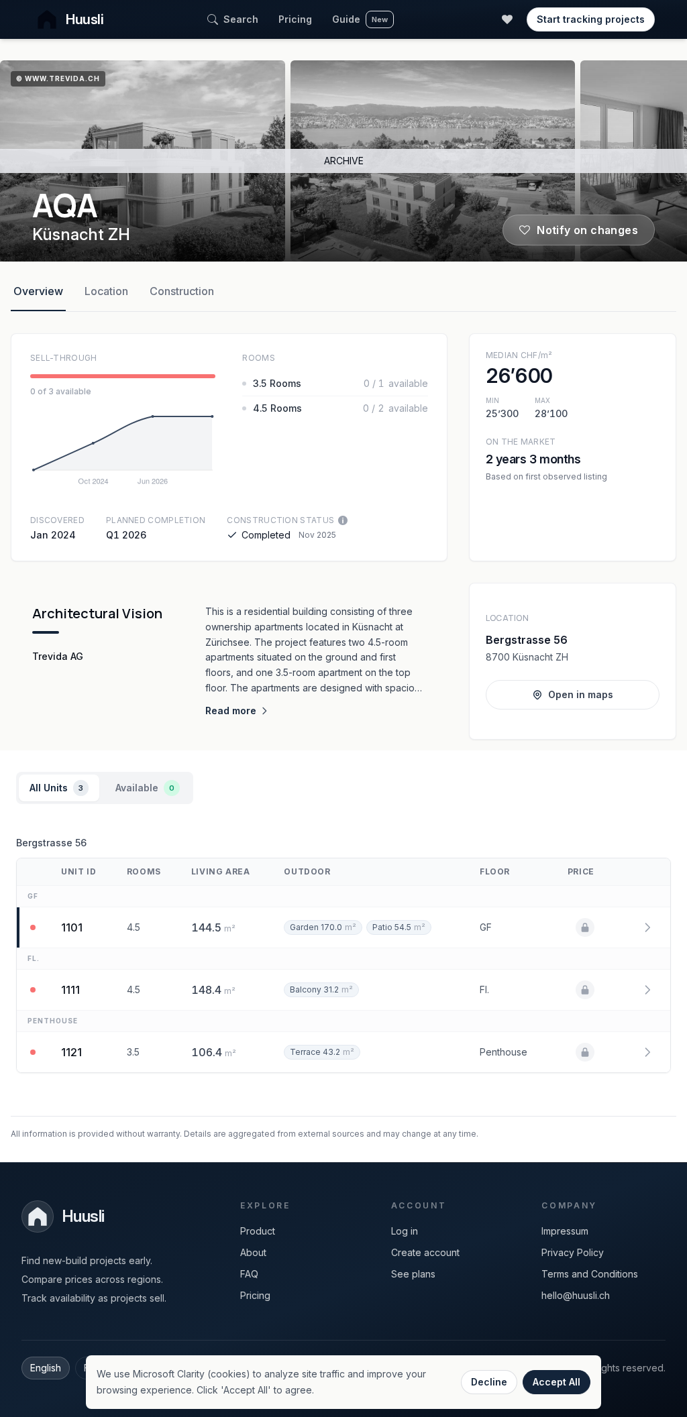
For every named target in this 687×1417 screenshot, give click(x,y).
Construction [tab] (182, 291)
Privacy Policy (572, 1252)
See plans (413, 1274)
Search (240, 19)
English (45, 1367)
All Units (56, 787)
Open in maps (580, 694)
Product (257, 1231)
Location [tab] (106, 291)
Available (144, 787)
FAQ (249, 1274)
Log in (404, 1231)
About (253, 1252)
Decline (489, 1381)
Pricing (295, 19)
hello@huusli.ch (575, 1295)
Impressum (564, 1231)
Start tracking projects (591, 19)
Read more (230, 710)
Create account (425, 1252)
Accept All (556, 1381)
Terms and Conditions (589, 1274)
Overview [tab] (38, 291)
